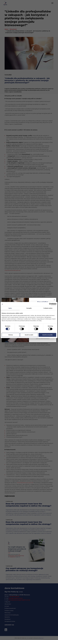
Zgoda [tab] (10, 308)
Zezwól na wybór (29, 334)
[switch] (22, 329)
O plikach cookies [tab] (47, 308)
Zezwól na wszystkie (47, 334)
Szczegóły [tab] (29, 308)
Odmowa (10, 334)
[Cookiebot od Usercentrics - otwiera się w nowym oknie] (50, 304)
